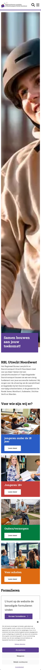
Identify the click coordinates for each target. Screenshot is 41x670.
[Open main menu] (38, 5)
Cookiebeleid (19, 667)
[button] (38, 622)
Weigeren (20, 656)
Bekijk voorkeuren (21, 662)
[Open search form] (33, 5)
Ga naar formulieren (17, 616)
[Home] (14, 5)
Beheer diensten (20, 644)
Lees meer (12, 448)
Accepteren (20, 650)
